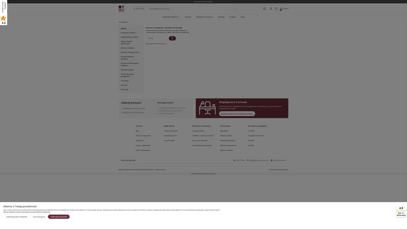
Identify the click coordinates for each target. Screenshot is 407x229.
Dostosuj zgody (39, 217)
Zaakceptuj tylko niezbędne (16, 217)
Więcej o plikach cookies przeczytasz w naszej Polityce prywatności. (26, 212)
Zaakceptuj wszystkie (59, 217)
